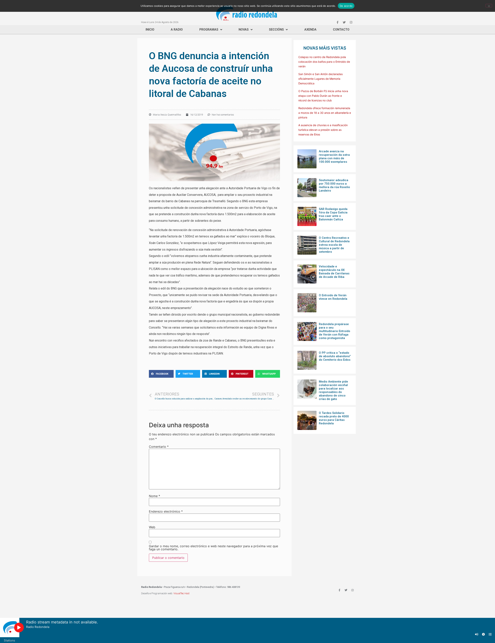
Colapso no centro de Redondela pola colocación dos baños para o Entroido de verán (324, 61)
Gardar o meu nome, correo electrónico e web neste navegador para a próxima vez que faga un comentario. (213, 548)
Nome (154, 495)
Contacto (341, 29)
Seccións (276, 29)
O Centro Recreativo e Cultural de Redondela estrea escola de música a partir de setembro (334, 244)
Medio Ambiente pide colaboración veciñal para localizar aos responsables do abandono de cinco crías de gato (333, 390)
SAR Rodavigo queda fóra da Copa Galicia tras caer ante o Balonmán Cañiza (333, 214)
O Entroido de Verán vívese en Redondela (333, 297)
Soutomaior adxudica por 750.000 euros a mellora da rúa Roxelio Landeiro (334, 185)
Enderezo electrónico (166, 511)
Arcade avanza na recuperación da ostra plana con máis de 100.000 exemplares (334, 157)
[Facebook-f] (337, 22)
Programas (208, 29)
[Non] (489, 5)
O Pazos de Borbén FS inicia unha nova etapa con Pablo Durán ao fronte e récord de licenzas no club (323, 95)
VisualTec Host (181, 593)
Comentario (159, 446)
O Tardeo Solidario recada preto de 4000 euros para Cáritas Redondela (334, 418)
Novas (244, 29)
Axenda (310, 29)
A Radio (177, 29)
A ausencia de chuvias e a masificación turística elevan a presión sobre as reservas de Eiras (323, 129)
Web (152, 527)
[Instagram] (351, 22)
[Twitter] (344, 22)
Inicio (150, 29)
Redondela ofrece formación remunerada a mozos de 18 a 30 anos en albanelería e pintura (324, 112)
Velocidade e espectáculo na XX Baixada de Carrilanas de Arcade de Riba (334, 272)
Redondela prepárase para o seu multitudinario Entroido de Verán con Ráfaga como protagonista (334, 331)
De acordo (346, 5)
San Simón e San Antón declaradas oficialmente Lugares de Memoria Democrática (320, 78)
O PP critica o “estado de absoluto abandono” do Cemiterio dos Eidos (335, 356)
